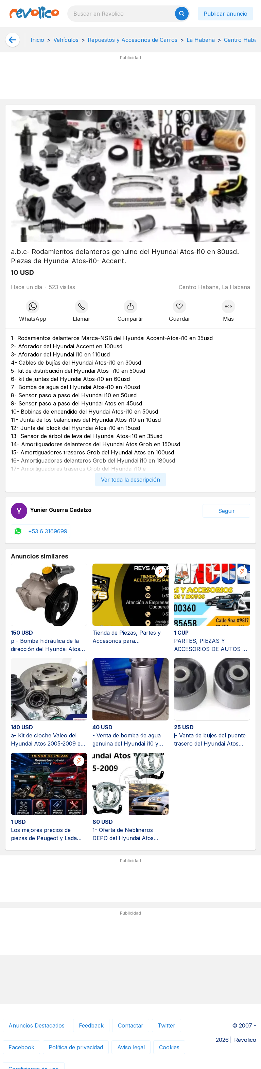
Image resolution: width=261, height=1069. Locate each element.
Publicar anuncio (225, 13)
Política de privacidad (76, 1047)
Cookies (169, 1047)
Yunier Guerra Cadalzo (60, 510)
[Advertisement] (130, 78)
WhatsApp (32, 318)
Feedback (91, 1025)
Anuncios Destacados (36, 1025)
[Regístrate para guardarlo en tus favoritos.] (179, 311)
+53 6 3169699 (47, 531)
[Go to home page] (34, 13)
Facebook (21, 1047)
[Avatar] (19, 511)
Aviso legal (131, 1047)
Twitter (166, 1025)
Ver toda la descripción (130, 479)
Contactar (130, 1025)
